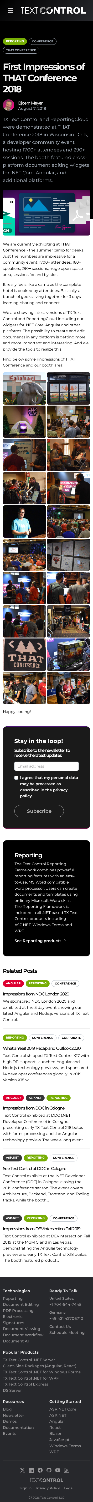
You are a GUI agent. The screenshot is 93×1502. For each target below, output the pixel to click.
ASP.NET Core (62, 1409)
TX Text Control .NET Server (29, 1360)
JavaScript (59, 1439)
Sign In (26, 1488)
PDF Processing (18, 1310)
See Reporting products (38, 941)
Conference (42, 41)
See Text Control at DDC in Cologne (34, 1168)
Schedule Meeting (67, 1332)
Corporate (71, 1038)
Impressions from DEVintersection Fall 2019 (41, 1228)
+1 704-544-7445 (65, 1304)
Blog (7, 1409)
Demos (10, 1421)
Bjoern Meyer (30, 102)
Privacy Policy (48, 1488)
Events (9, 1433)
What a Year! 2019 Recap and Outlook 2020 (41, 1048)
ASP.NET (35, 1098)
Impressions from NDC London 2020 (36, 993)
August (25, 108)
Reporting (15, 41)
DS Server (12, 1390)
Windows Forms (65, 1446)
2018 (41, 108)
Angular (13, 983)
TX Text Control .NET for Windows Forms (42, 1372)
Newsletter (13, 1415)
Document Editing (21, 1304)
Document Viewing (21, 1328)
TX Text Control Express (25, 1384)
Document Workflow (23, 1335)
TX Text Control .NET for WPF (31, 1378)
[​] (10, 10)
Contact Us (60, 1326)
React (55, 1427)
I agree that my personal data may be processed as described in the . (49, 786)
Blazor (55, 1433)
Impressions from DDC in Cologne (33, 1107)
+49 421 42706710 (66, 1318)
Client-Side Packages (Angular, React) (39, 1366)
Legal (68, 1488)
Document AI (16, 1341)
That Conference (21, 50)
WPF (54, 1452)
